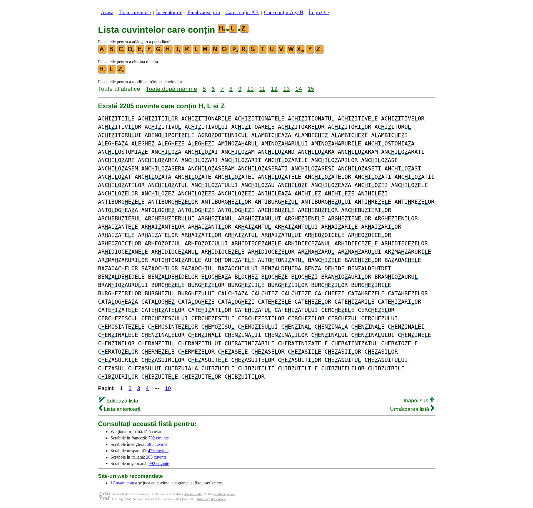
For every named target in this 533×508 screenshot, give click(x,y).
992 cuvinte (159, 463)
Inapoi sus (417, 400)
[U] (272, 52)
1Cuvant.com (122, 483)
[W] (291, 52)
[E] (140, 52)
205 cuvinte (156, 457)
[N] (216, 52)
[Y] (310, 52)
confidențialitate (224, 494)
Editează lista (121, 401)
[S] (253, 52)
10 (250, 88)
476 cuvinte (158, 450)
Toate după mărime (171, 88)
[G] (159, 52)
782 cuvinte (158, 438)
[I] (178, 52)
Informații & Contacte (211, 499)
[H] (169, 52)
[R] (244, 52)
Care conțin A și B (283, 12)
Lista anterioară (121, 409)
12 (274, 88)
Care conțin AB (242, 12)
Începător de (169, 12)
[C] (121, 52)
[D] (131, 52)
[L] (197, 52)
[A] (102, 52)
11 (262, 88)
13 (286, 88)
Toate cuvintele (135, 12)
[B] (112, 52)
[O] (225, 52)
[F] (150, 52)
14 (298, 88)
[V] (282, 52)
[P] (235, 52)
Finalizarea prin (203, 12)
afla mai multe (193, 494)
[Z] (320, 52)
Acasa (107, 12)
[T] (263, 52)
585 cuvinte (157, 444)
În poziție (319, 12)
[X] (301, 52)
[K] (187, 52)
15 (311, 88)
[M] (206, 52)
